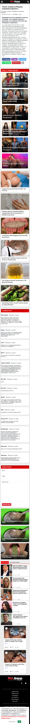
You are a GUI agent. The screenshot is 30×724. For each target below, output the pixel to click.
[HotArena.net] (15, 678)
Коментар (5, 481)
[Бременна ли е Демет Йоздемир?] (15, 112)
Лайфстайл (15, 691)
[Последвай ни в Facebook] (21, 683)
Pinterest (17, 63)
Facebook (7, 59)
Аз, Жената (15, 697)
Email (3, 476)
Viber (15, 59)
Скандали (15, 695)
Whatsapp (7, 63)
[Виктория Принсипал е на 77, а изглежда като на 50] (15, 80)
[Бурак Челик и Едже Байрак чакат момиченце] (15, 96)
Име (3, 470)
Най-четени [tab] (5, 562)
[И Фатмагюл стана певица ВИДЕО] (15, 160)
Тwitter (23, 59)
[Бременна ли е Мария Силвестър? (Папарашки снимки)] (6, 607)
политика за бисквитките (9, 716)
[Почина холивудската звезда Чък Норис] (15, 144)
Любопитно (15, 693)
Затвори (12, 722)
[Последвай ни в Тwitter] (25, 683)
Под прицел (15, 699)
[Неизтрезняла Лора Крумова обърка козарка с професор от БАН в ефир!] (6, 582)
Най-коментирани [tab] (14, 562)
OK (19, 722)
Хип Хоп (15, 701)
